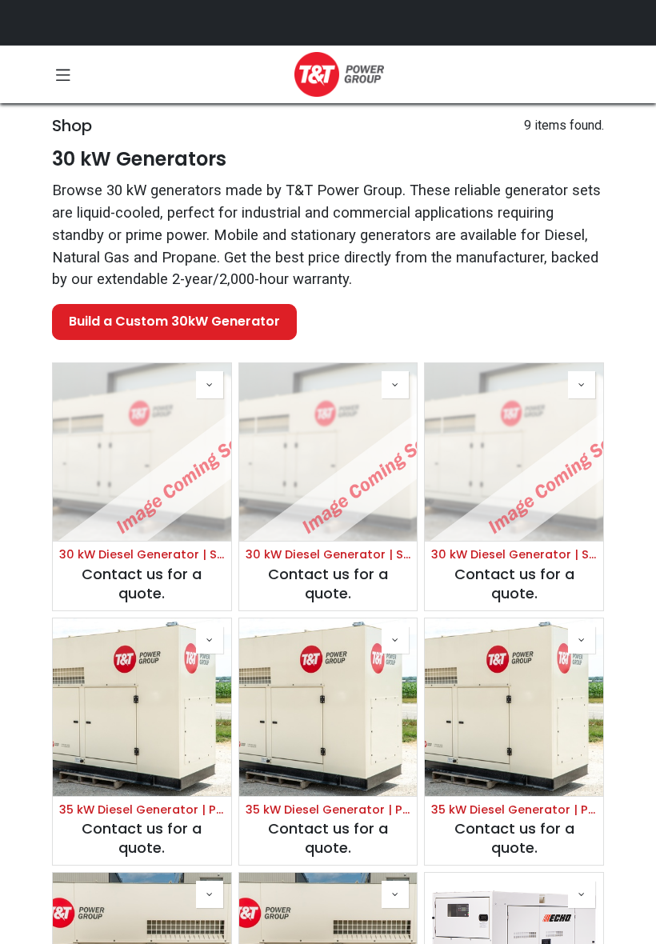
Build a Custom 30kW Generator (174, 321)
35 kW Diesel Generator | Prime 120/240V (328, 810)
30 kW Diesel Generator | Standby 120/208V (142, 555)
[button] (209, 384)
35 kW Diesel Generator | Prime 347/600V (514, 810)
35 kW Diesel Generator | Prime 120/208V (142, 810)
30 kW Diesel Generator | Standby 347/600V (514, 555)
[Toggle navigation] (63, 74)
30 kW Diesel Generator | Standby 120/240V (328, 555)
